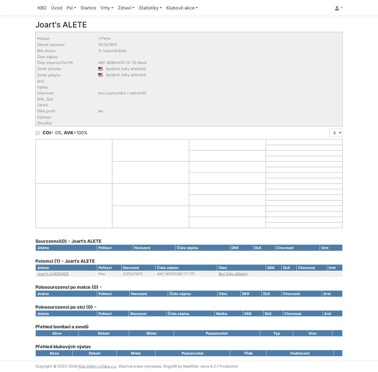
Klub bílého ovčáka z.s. (97, 366)
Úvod (56, 8)
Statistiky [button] (149, 8)
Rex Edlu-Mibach (233, 274)
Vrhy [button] (105, 8)
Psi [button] (70, 8)
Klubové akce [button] (180, 8)
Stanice (88, 8)
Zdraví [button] (124, 8)
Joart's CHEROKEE (53, 274)
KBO (42, 8)
